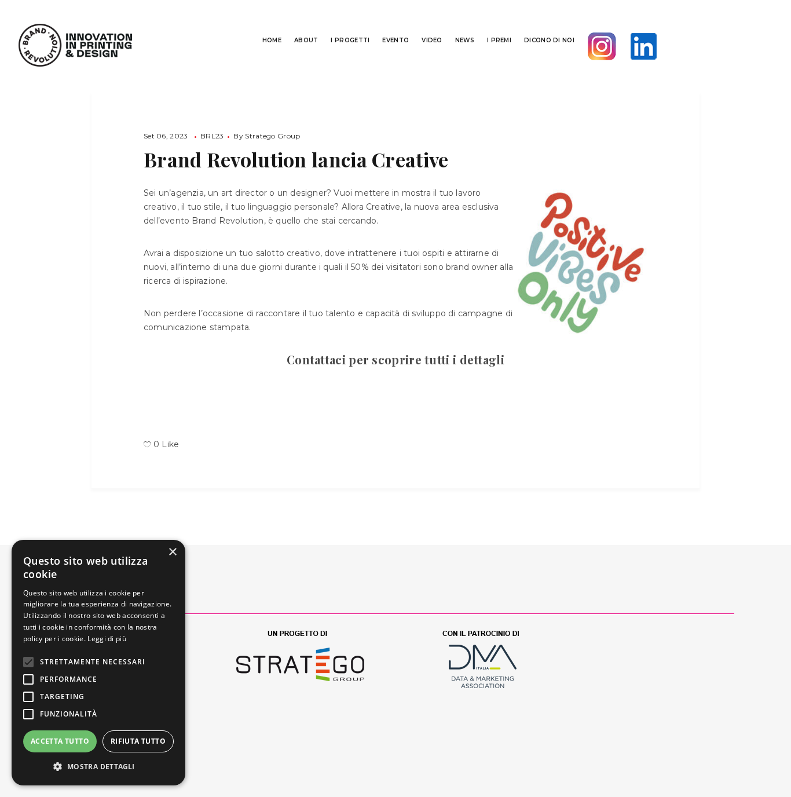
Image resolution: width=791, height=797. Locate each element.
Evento (395, 40)
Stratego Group (272, 135)
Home (271, 40)
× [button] (172, 552)
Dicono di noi (549, 40)
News (464, 40)
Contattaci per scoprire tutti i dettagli (395, 359)
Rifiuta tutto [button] (138, 741)
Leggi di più (106, 639)
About (306, 40)
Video (432, 40)
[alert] (98, 662)
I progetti (350, 40)
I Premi (499, 40)
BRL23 (212, 135)
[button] (98, 767)
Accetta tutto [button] (60, 741)
